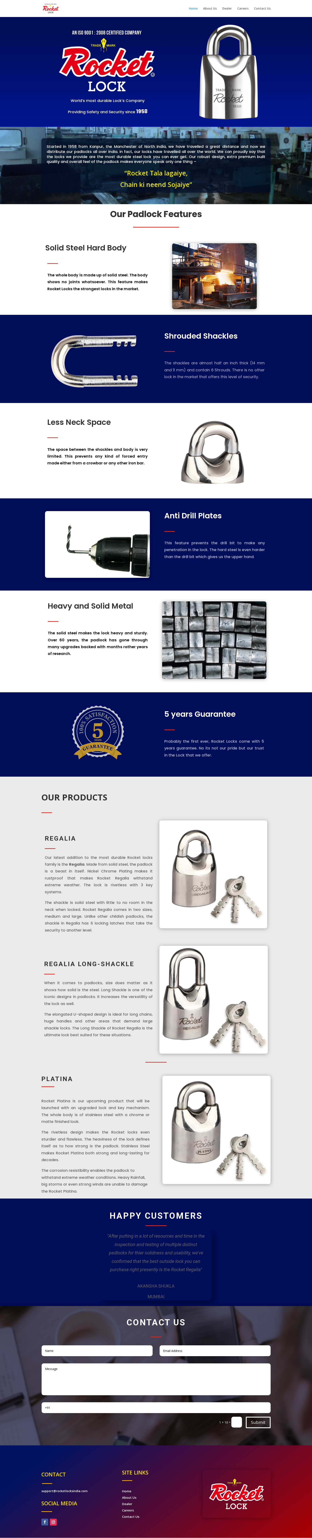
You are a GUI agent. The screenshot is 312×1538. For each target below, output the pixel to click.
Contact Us (262, 8)
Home (193, 8)
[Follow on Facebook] (44, 1522)
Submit (258, 1422)
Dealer (227, 8)
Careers (243, 8)
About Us (210, 8)
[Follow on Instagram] (53, 1522)
